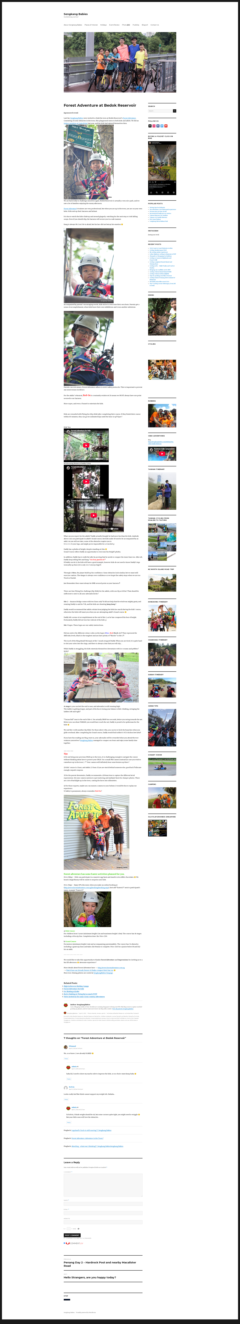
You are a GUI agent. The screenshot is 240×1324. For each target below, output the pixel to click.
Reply (66, 1058)
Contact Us (155, 25)
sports (103, 1013)
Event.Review (114, 25)
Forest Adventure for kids (74, 989)
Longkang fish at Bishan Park (159, 221)
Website (67, 1218)
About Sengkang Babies (73, 25)
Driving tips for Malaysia (157, 207)
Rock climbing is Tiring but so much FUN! (80, 994)
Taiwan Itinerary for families (159, 215)
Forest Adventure (129, 118)
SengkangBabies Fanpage (103, 973)
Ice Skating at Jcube (71, 991)
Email (66, 1209)
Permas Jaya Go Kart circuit (158, 211)
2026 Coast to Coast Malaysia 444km (161, 248)
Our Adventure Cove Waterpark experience (163, 209)
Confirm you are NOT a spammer (78, 1238)
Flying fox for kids (133, 1016)
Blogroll (145, 25)
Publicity (136, 25)
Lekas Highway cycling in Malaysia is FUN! (163, 254)
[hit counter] (103, 1299)
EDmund (72, 1046)
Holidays (103, 25)
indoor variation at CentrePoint (75, 123)
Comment (68, 1172)
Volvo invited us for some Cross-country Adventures (84, 997)
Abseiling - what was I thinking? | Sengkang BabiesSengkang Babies (97, 1146)
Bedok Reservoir (78, 1016)
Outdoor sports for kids (94, 1020)
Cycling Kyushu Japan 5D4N (158, 250)
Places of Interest (91, 25)
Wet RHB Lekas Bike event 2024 (159, 281)
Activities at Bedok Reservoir (115, 1013)
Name (66, 1200)
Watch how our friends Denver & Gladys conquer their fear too (89, 970)
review (99, 1013)
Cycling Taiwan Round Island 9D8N (160, 272)
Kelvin (71, 1087)
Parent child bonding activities (111, 1020)
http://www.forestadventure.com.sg (111, 968)
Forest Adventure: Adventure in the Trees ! (87, 1138)
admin (74, 1066)
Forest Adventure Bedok (82, 1018)
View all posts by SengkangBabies (122, 1009)
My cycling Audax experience (159, 252)
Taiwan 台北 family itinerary (158, 217)
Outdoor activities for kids (78, 1020)
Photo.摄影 (126, 25)
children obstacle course (108, 1016)
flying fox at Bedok (122, 1016)
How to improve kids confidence (116, 1018)
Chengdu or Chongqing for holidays (161, 256)
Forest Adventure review (98, 1018)
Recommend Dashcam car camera (160, 213)
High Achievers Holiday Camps (76, 986)
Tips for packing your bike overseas (161, 276)
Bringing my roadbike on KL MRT (160, 270)
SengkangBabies (72, 1013)
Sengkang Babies (76, 14)
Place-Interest (92, 1013)
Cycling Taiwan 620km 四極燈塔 (159, 274)
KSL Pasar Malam (155, 219)
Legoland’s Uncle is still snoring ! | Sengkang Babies (91, 1130)
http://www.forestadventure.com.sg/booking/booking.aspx (86, 887)
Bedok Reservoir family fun (92, 1016)
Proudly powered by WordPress (86, 1312)
